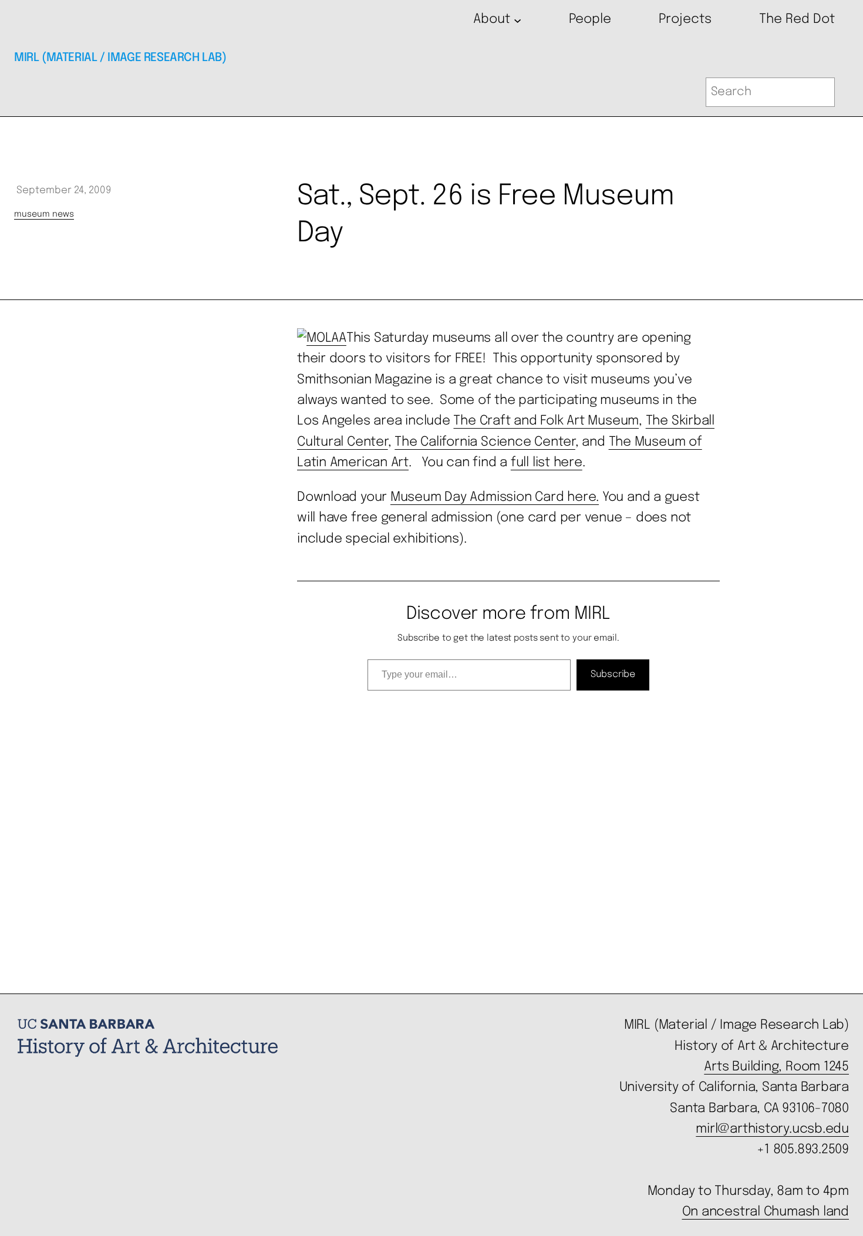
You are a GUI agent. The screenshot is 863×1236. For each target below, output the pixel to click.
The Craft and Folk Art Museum (546, 421)
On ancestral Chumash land (765, 1211)
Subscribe (613, 674)
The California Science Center (485, 442)
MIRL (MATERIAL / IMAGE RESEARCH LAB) (120, 58)
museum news (44, 214)
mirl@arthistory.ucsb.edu (772, 1129)
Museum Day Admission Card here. (494, 497)
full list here (546, 462)
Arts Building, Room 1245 (776, 1066)
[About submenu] (517, 19)
